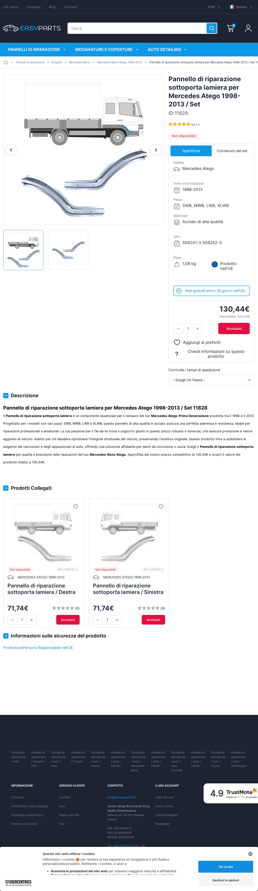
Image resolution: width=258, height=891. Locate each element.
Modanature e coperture (104, 49)
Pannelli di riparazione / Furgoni (78, 757)
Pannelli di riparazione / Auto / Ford (58, 759)
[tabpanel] (212, 221)
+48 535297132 (123, 846)
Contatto (71, 7)
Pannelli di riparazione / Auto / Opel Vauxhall (178, 761)
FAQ (62, 824)
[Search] (212, 28)
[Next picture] (156, 150)
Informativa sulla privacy (27, 815)
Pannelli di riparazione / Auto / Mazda (118, 759)
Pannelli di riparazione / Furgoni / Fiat (38, 759)
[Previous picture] (11, 150)
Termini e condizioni (24, 824)
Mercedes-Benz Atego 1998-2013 (119, 62)
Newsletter (162, 824)
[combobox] (212, 380)
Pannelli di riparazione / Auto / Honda (98, 759)
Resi (62, 806)
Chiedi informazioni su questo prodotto (216, 354)
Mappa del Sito (69, 815)
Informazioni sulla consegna (29, 806)
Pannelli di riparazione (34, 49)
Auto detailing (164, 49)
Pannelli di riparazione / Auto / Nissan (158, 759)
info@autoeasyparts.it (121, 797)
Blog (52, 7)
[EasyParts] (32, 28)
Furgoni (57, 62)
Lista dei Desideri (166, 815)
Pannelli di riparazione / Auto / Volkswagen (239, 759)
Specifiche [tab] (191, 151)
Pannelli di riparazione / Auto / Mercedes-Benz (138, 761)
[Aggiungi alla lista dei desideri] (76, 506)
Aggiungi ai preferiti (202, 342)
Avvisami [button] (234, 328)
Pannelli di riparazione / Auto (18, 757)
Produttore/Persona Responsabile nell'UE (38, 648)
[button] (178, 329)
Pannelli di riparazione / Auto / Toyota (218, 759)
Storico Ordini (164, 806)
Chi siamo (10, 7)
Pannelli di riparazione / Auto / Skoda (198, 759)
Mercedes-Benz (79, 62)
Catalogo (34, 7)
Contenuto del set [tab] (232, 151)
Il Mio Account (164, 797)
